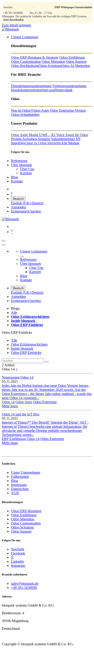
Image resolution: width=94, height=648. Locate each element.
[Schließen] (3, 245)
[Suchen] (47, 361)
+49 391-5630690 (13, 13)
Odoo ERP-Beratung (26, 511)
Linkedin (17, 561)
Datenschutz (20, 489)
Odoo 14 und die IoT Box (20, 414)
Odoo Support (21, 531)
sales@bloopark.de (24, 583)
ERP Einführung (14, 439)
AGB (15, 493)
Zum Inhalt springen (16, 25)
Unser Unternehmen (25, 472)
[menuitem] (24, 37)
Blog (14, 481)
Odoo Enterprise (45, 402)
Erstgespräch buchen (26, 211)
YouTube (17, 549)
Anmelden (18, 207)
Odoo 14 (8, 402)
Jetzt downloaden (13, 19)
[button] (17, 332)
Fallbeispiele (20, 476)
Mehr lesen (10, 406)
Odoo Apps (24, 402)
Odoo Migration (22, 519)
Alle (14, 312)
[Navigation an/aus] (3, 240)
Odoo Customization (26, 523)
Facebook (18, 553)
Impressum (19, 485)
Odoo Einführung (24, 515)
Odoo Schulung (22, 527)
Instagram (18, 565)
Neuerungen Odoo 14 (17, 377)
